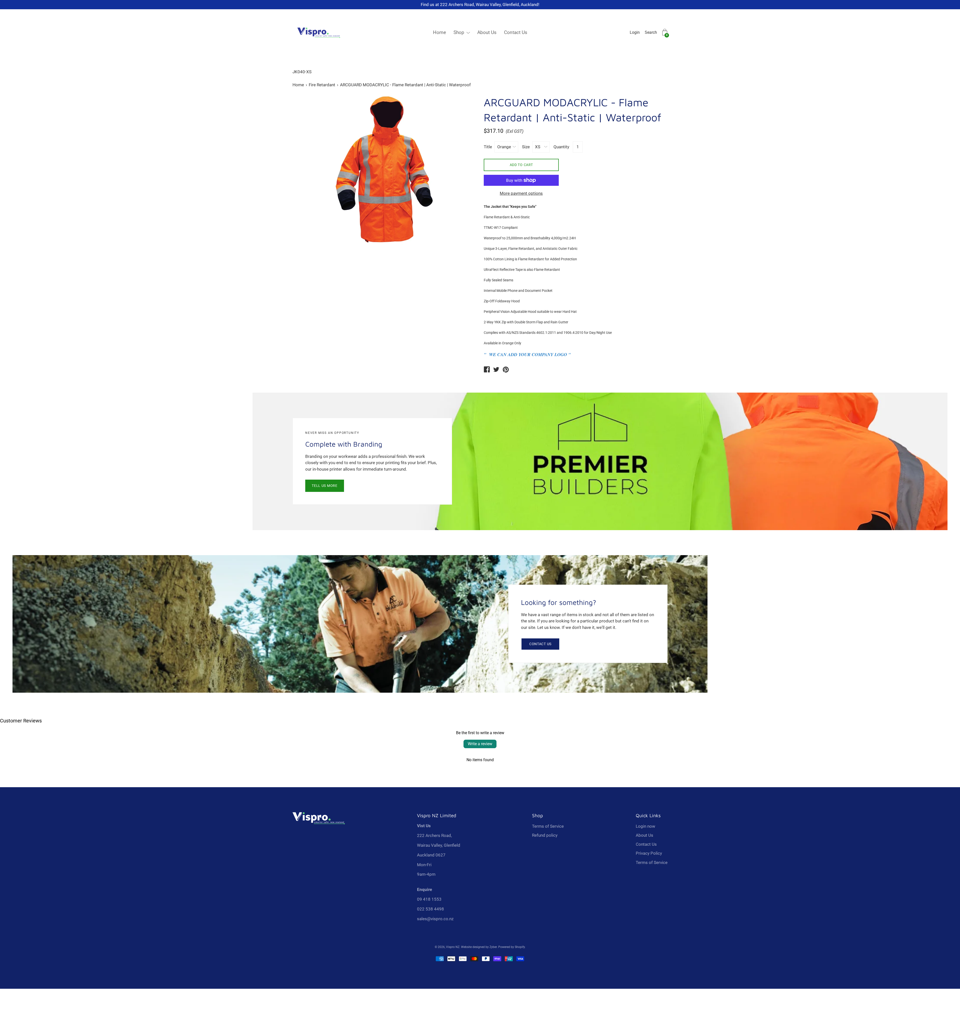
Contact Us (515, 32)
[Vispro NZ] (487, 370)
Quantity (561, 146)
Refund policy (545, 835)
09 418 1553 (429, 899)
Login (635, 32)
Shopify (520, 947)
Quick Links (648, 815)
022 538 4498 (430, 908)
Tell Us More (324, 486)
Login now (645, 826)
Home (439, 32)
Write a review (480, 743)
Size (526, 146)
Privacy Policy (649, 853)
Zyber (493, 947)
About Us (486, 32)
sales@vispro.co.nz (435, 918)
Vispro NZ (453, 947)
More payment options (521, 193)
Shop (459, 32)
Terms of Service (548, 826)
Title (488, 146)
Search (651, 32)
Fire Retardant (322, 84)
